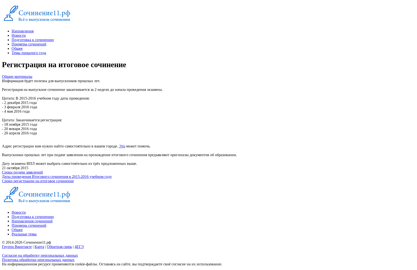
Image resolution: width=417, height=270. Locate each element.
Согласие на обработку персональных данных (40, 255)
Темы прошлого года (29, 53)
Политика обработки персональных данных (38, 260)
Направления (23, 31)
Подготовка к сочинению (33, 40)
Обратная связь (59, 247)
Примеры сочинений (29, 44)
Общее (17, 48)
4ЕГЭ (79, 247)
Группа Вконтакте (17, 247)
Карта (39, 247)
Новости (19, 35)
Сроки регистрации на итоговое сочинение (38, 181)
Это (122, 146)
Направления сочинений (32, 221)
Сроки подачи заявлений (22, 172)
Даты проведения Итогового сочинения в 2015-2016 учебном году (57, 177)
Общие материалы (17, 76)
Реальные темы (24, 234)
